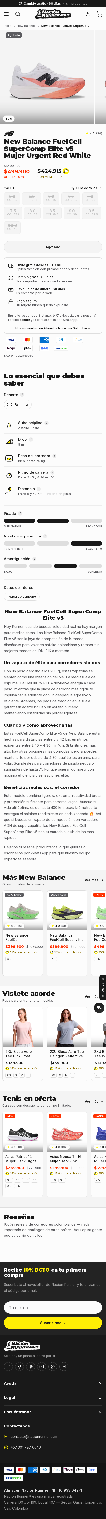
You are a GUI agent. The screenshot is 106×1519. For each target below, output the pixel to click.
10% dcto (102, 986)
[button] (88, 14)
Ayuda (10, 1383)
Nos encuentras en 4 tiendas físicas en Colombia (51, 328)
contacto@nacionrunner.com (34, 1436)
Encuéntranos (18, 1411)
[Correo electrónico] (63, 1366)
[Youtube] (41, 1366)
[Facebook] (19, 1366)
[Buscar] (17, 14)
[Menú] (6, 14)
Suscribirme (50, 1323)
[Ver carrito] (99, 14)
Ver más (92, 880)
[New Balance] (9, 133)
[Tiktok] (30, 1366)
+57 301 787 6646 (26, 1447)
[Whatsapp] (52, 1366)
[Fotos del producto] (53, 77)
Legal (9, 1397)
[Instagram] (8, 1366)
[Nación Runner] (53, 14)
